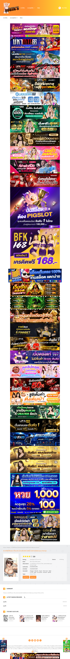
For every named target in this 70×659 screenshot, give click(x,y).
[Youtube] (35, 640)
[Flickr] (38, 640)
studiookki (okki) (34, 566)
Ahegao (8, 547)
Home (4, 547)
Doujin (40, 571)
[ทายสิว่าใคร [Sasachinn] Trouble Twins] (5, 618)
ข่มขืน (35, 572)
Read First (26, 577)
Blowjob (36, 571)
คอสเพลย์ (45, 572)
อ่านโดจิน (23, 8)
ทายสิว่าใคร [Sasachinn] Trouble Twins (12, 617)
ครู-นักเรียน (39, 572)
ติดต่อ (38, 8)
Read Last (33, 577)
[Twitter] (32, 640)
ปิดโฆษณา (35, 651)
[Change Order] (24, 597)
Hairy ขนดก (45, 571)
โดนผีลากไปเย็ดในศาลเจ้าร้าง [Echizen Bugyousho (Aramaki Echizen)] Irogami (45, 619)
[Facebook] (30, 640)
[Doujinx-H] (11, 8)
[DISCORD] (40, 640)
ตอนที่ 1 (4, 606)
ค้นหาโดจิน (64, 8)
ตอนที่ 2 (4, 601)
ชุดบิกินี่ (49, 572)
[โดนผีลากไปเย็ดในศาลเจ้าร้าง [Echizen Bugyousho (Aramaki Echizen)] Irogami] (38, 618)
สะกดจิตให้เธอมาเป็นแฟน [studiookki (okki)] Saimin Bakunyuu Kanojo (25, 547)
